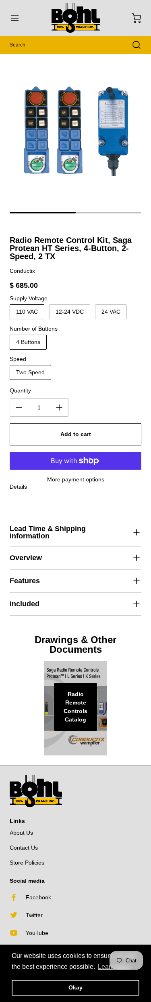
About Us (21, 832)
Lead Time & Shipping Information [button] (48, 532)
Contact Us (24, 847)
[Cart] (132, 18)
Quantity (20, 390)
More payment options (75, 479)
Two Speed (30, 372)
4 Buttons (28, 342)
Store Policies (27, 862)
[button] (18, 18)
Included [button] (24, 604)
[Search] (132, 45)
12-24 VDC (70, 311)
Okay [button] (75, 987)
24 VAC (110, 311)
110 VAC (27, 311)
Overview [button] (26, 558)
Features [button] (25, 581)
